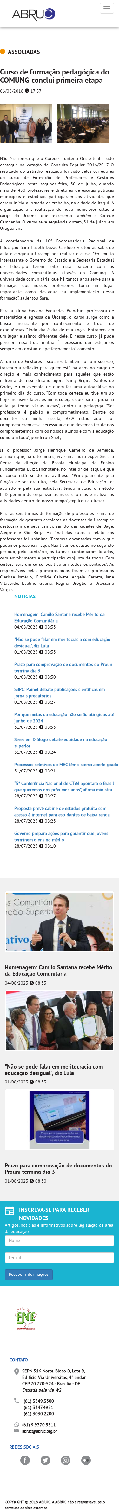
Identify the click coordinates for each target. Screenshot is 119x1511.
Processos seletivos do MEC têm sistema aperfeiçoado (66, 765)
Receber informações (29, 1274)
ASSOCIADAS (24, 52)
